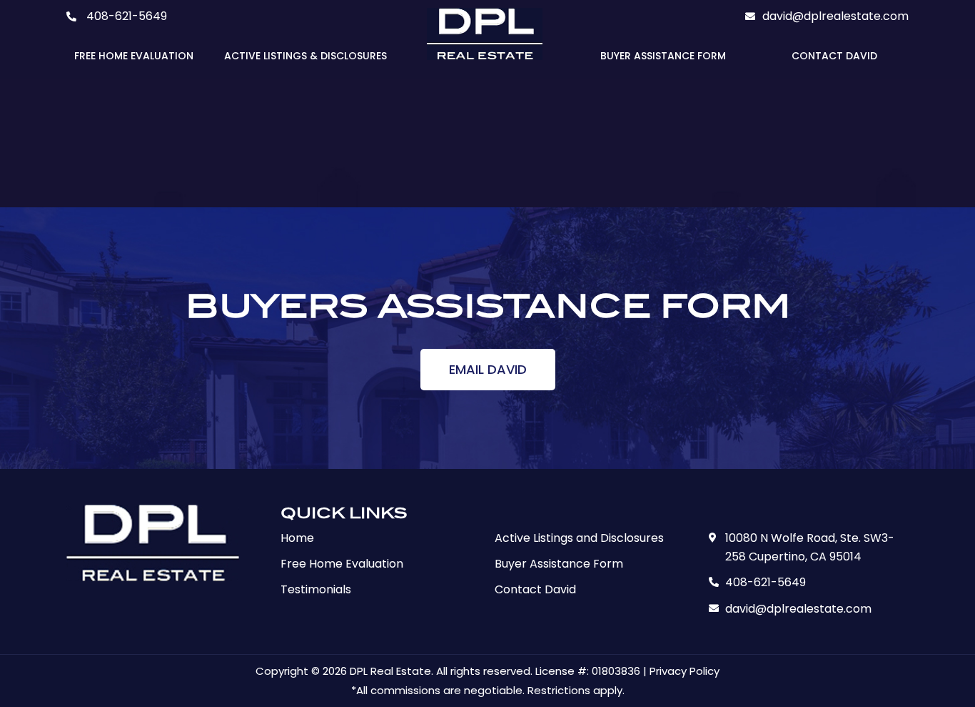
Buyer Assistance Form (663, 56)
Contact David (834, 56)
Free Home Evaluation (133, 56)
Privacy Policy (684, 670)
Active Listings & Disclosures (305, 56)
